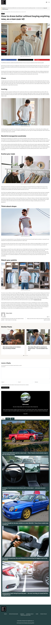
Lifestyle (2, 13)
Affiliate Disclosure (13, 613)
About (5, 613)
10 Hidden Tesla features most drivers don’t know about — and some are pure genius (23, 488)
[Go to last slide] (3, 342)
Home (2, 11)
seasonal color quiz (37, 299)
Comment (3, 366)
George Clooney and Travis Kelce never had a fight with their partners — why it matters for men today (12, 318)
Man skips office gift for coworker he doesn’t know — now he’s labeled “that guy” (38, 348)
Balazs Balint (4, 21)
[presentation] (13, 337)
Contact (22, 613)
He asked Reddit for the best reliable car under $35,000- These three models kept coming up (25, 523)
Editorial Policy (30, 613)
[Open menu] (46, 2)
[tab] (23, 355)
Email (19, 382)
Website (36, 382)
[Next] (48, 342)
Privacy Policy (43, 613)
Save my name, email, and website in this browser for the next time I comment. (15, 384)
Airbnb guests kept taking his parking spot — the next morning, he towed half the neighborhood (25, 594)
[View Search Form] (49, 2)
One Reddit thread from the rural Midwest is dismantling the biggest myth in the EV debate (24, 559)
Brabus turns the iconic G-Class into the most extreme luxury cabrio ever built (38, 318)
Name (3, 382)
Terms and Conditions (25, 615)
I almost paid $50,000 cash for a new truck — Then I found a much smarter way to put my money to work (25, 453)
